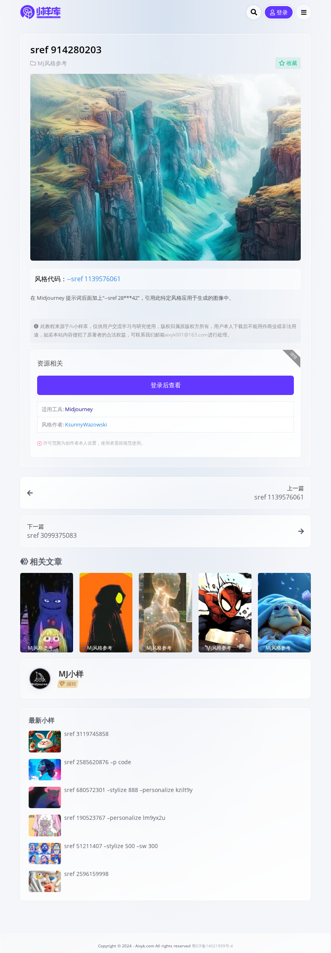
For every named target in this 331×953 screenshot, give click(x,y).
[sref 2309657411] (165, 612)
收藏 (292, 63)
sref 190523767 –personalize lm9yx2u (115, 817)
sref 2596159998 (86, 874)
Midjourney (79, 409)
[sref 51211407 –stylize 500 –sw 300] (45, 853)
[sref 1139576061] (46, 612)
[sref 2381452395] (225, 612)
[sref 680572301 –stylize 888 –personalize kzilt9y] (45, 797)
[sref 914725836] (284, 612)
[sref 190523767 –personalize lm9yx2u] (45, 825)
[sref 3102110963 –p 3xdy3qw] (106, 612)
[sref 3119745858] (45, 741)
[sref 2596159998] (45, 881)
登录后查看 (166, 385)
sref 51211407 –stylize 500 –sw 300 (111, 846)
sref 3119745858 (86, 734)
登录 (282, 13)
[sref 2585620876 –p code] (45, 769)
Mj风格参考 (52, 63)
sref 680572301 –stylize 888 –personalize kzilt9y (128, 790)
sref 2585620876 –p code (97, 762)
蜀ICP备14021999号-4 (212, 946)
